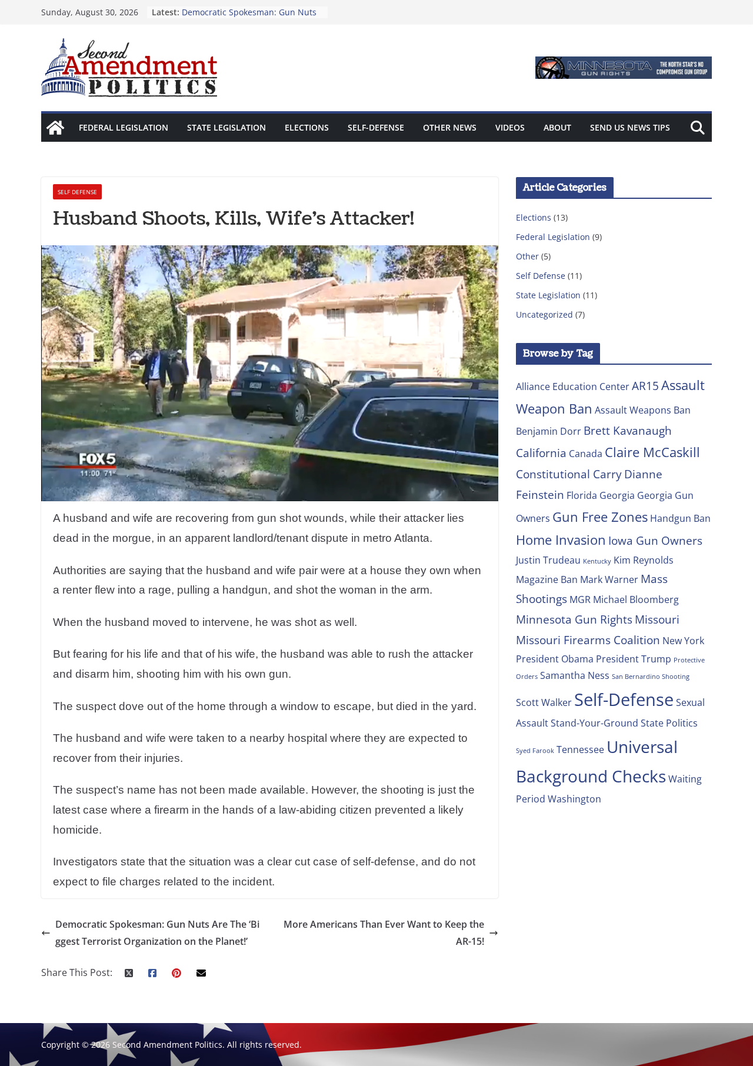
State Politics (669, 723)
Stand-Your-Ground (594, 723)
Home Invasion (561, 539)
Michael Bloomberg (636, 599)
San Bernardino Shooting (650, 676)
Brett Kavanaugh (628, 430)
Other (527, 256)
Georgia (617, 495)
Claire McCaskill (652, 452)
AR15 (645, 386)
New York (683, 640)
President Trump (633, 658)
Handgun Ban (680, 518)
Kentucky (597, 561)
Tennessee (580, 749)
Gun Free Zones (600, 516)
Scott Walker (544, 702)
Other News (450, 127)
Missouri (657, 619)
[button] (623, 67)
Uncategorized (544, 314)
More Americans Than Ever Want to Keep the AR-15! (384, 933)
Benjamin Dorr (548, 431)
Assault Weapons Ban (643, 410)
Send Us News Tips (630, 127)
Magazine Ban (547, 579)
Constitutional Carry (569, 474)
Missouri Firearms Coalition (588, 640)
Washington (574, 798)
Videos (510, 127)
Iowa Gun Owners (655, 540)
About (557, 127)
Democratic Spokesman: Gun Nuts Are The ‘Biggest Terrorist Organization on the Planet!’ (157, 933)
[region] (623, 67)
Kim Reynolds (644, 560)
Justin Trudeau (548, 560)
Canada (585, 453)
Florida (582, 495)
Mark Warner (609, 579)
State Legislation (226, 127)
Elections (307, 127)
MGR (580, 599)
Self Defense (77, 192)
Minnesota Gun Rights (574, 619)
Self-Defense (376, 127)
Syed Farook (535, 751)
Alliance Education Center (572, 386)
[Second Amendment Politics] (55, 128)
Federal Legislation (123, 127)
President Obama (555, 658)
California (541, 453)
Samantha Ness (574, 675)
